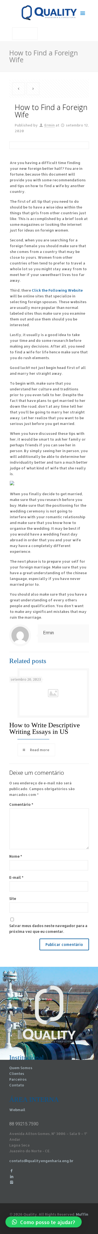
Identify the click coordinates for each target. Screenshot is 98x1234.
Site (12, 898)
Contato (16, 1085)
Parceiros (18, 1079)
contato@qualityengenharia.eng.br (41, 1161)
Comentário (21, 804)
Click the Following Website (57, 290)
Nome (15, 856)
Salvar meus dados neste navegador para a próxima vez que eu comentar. (48, 928)
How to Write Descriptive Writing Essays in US (44, 728)
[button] (43, 1221)
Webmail (17, 1110)
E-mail (16, 877)
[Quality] (49, 12)
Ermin (49, 125)
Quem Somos (20, 1068)
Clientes (16, 1073)
